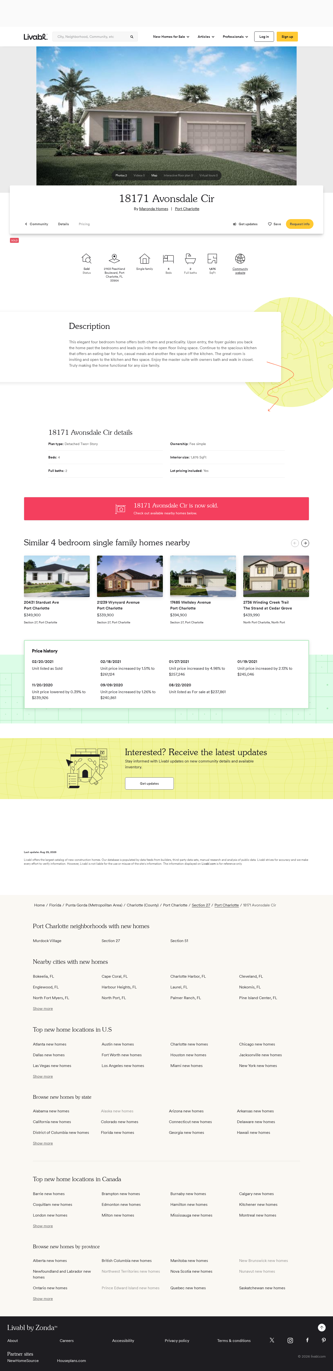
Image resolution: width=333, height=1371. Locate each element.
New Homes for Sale (169, 37)
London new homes (50, 1215)
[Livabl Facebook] (307, 1340)
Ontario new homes (50, 1288)
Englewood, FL (46, 987)
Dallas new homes (49, 1055)
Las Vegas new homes (52, 1065)
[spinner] (132, 37)
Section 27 (201, 905)
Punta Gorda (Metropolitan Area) (94, 905)
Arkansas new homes (255, 1111)
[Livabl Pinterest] (324, 1340)
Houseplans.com (71, 1360)
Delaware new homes (256, 1121)
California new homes (52, 1121)
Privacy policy (177, 1340)
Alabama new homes (51, 1111)
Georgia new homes (186, 1132)
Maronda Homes (153, 208)
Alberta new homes (50, 1260)
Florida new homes (117, 1132)
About (12, 1340)
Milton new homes (118, 1215)
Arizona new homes (186, 1111)
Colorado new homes (119, 1121)
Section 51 (179, 940)
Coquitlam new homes (52, 1204)
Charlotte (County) (143, 905)
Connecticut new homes (190, 1121)
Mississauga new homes (191, 1215)
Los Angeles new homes (123, 1065)
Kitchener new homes (258, 1204)
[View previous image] (16, 122)
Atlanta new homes (49, 1044)
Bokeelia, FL (43, 976)
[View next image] (317, 122)
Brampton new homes (121, 1193)
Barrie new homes (49, 1193)
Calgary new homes (256, 1193)
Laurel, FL (179, 987)
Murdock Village (47, 940)
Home (39, 905)
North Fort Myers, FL (51, 997)
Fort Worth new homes (122, 1055)
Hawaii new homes (253, 1132)
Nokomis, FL (250, 987)
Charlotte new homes (189, 1044)
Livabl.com (209, 863)
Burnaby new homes (188, 1193)
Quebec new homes (188, 1288)
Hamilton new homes (188, 1204)
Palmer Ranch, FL (185, 997)
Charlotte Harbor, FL (188, 976)
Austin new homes (118, 1044)
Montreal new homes (257, 1215)
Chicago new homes (257, 1044)
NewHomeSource (23, 1360)
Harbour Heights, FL (119, 987)
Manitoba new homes (189, 1260)
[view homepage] (36, 37)
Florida (55, 905)
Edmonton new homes (121, 1204)
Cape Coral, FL (115, 976)
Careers (67, 1340)
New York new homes (258, 1065)
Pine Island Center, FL (258, 997)
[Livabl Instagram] (290, 1340)
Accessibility (123, 1340)
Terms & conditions (234, 1340)
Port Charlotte (187, 208)
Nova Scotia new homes (191, 1271)
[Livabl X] (272, 1340)
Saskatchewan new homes (262, 1288)
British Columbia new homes (127, 1260)
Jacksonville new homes (260, 1055)
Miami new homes (186, 1065)
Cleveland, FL (251, 976)
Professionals (233, 37)
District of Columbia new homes (61, 1132)
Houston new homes (188, 1055)
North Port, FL (114, 997)
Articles (204, 37)
